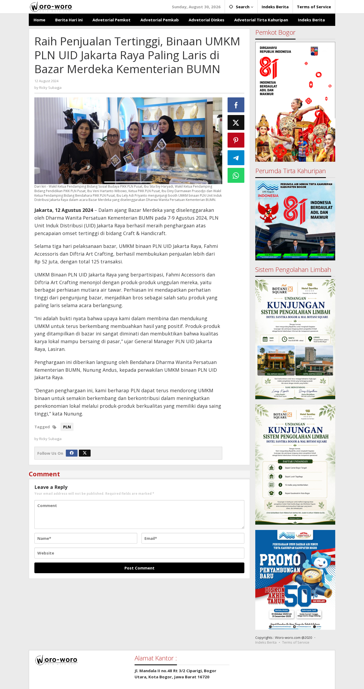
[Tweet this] (236, 122)
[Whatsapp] (236, 175)
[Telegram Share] (236, 157)
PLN (67, 426)
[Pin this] (236, 140)
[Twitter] (85, 453)
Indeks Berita (266, 642)
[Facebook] (72, 453)
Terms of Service (295, 642)
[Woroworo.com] (50, 6)
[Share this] (236, 104)
